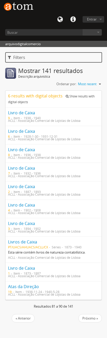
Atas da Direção (23, 286)
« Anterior (23, 318)
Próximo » (90, 318)
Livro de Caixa (21, 113)
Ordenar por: (66, 84)
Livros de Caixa (22, 242)
